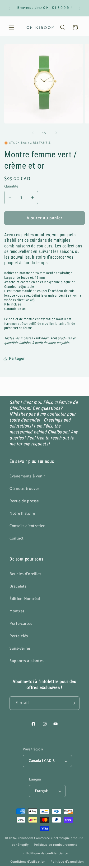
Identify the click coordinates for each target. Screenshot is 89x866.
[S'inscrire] (73, 703)
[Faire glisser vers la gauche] (33, 133)
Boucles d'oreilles (25, 574)
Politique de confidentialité (47, 853)
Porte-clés (18, 636)
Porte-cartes (20, 623)
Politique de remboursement (55, 844)
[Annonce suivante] (79, 8)
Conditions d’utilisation (27, 861)
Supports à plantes (26, 661)
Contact (16, 538)
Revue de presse (24, 501)
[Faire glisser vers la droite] (56, 133)
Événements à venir (27, 476)
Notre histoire (22, 513)
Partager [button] (17, 358)
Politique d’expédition (67, 861)
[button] (11, 27)
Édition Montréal (24, 599)
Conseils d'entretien (27, 526)
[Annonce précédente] (9, 8)
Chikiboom (25, 838)
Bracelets (17, 586)
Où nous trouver (24, 489)
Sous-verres (20, 648)
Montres (16, 611)
